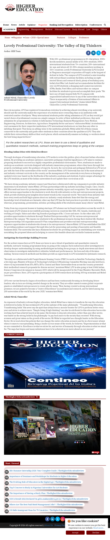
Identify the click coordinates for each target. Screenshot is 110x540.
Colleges (72, 37)
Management (37, 29)
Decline (95, 532)
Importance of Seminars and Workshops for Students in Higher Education (43, 476)
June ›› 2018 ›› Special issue (37, 37)
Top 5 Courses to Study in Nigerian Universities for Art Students (38, 487)
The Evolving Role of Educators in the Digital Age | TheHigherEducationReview (45, 482)
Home (6, 25)
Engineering (23, 29)
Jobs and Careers (62, 29)
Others (104, 29)
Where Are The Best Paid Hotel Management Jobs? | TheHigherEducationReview (46, 504)
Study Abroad (78, 29)
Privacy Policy (61, 525)
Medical (48, 29)
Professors (84, 37)
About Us (49, 525)
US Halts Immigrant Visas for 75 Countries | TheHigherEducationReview (42, 510)
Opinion (31, 25)
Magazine (42, 25)
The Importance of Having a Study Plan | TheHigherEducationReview (40, 493)
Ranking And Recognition (61, 25)
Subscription (81, 25)
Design (95, 29)
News (14, 25)
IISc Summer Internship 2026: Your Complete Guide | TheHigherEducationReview (46, 471)
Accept (75, 532)
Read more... (98, 528)
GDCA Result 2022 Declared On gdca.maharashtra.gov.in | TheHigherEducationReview (48, 499)
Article (22, 25)
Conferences (95, 25)
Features (61, 37)
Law (88, 29)
